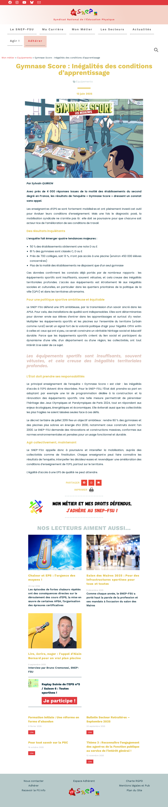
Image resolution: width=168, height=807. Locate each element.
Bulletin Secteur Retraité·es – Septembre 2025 (108, 719)
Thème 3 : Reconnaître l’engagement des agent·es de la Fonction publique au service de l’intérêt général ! (112, 746)
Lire (31, 732)
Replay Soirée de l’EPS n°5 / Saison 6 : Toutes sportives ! (61, 688)
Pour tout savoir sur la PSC (48, 742)
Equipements (24, 57)
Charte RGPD (134, 780)
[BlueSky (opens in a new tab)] (31, 2)
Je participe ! (59, 701)
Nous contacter (34, 780)
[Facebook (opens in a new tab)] (11, 2)
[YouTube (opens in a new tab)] (24, 2)
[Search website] (156, 50)
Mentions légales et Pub (134, 785)
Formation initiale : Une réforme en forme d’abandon (53, 719)
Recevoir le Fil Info (33, 790)
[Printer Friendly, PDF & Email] (91, 489)
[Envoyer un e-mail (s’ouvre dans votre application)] (39, 2)
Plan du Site (134, 790)
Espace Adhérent (84, 780)
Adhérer (33, 785)
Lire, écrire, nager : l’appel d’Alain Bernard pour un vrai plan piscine (55, 656)
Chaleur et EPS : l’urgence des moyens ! (51, 577)
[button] (84, 483)
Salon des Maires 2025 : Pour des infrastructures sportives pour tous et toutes (112, 579)
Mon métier (8, 57)
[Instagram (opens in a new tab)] (17, 2)
